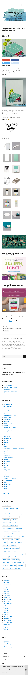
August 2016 (7, 624)
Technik (6, 486)
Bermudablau (19, 511)
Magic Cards (7, 389)
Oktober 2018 (7, 584)
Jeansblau (17, 539)
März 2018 (6, 593)
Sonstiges (6, 476)
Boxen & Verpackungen (10, 415)
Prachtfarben (6, 554)
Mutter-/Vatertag (8, 457)
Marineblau (21, 542)
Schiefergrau (21, 554)
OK (16, 673)
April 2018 (6, 591)
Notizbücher (7, 461)
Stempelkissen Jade (9, 348)
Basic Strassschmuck (8, 511)
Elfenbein (11, 514)
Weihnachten (7, 494)
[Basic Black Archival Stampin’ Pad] (7, 169)
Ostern (5, 467)
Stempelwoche (8, 480)
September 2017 (8, 603)
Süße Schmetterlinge (9, 393)
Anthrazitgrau (6, 505)
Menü (23, 5)
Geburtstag (7, 433)
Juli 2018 (6, 588)
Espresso (16, 516)
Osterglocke (15, 548)
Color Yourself (7, 417)
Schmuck (6, 473)
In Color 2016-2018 (8, 539)
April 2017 (6, 612)
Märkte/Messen (8, 450)
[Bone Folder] (16, 146)
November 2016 (8, 618)
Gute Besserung (8, 438)
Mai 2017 (6, 610)
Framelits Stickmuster (9, 528)
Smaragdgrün (15, 559)
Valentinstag (7, 492)
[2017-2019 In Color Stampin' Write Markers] (16, 203)
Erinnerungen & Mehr (10, 427)
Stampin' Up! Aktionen (10, 478)
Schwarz (5, 556)
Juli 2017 (6, 607)
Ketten (5, 446)
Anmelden (6, 641)
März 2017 (6, 614)
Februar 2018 (7, 595)
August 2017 (7, 605)
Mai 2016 (6, 630)
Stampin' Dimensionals (18, 562)
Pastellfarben (6, 551)
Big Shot (5, 514)
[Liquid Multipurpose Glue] (7, 226)
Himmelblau (11, 534)
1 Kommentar (18, 348)
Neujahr (6, 459)
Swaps (5, 482)
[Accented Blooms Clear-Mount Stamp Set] (7, 181)
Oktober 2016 (7, 620)
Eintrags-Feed (7, 643)
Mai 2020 (6, 580)
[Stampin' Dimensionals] (7, 215)
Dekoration (7, 421)
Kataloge (4, 653)
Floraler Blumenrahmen (10, 391)
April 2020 (6, 582)
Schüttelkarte (7, 474)
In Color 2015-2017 (19, 536)
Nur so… (6, 463)
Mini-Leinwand (8, 452)
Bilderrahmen (7, 413)
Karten (9, 337)
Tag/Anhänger (7, 484)
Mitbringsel (7, 455)
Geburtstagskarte (15, 531)
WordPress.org (8, 646)
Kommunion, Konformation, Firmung (14, 448)
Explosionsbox (8, 429)
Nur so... (13, 337)
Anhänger (6, 408)
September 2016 (8, 622)
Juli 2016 (6, 626)
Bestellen (4, 660)
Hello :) (5, 36)
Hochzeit (6, 440)
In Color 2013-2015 (8, 536)
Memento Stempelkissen (9, 545)
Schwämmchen (13, 556)
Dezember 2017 (8, 599)
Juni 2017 (6, 609)
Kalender (6, 442)
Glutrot (5, 534)
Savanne (14, 554)
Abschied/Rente (8, 406)
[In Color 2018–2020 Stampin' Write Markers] (7, 192)
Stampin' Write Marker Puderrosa (13, 345)
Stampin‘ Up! (5, 656)
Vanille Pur (6, 565)
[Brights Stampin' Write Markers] (7, 203)
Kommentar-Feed (8, 645)
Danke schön (7, 419)
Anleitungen (7, 410)
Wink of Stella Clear (15, 568)
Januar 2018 (7, 597)
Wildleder (5, 568)
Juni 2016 (6, 628)
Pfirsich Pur (15, 551)
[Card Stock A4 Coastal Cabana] (16, 158)
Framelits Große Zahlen (9, 522)
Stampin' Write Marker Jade (14, 342)
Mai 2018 (6, 589)
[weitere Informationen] (21, 63)
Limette (5, 542)
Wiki (3, 663)
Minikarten (7, 453)
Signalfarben (6, 559)
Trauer (5, 488)
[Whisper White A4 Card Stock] (7, 158)
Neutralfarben (7, 548)
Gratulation (7, 436)
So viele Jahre (6, 562)
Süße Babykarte (8, 385)
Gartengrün (19, 528)
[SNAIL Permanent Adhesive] (16, 215)
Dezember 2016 (8, 616)
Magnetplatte (12, 542)
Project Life (7, 469)
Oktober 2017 (7, 601)
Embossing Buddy (8, 516)
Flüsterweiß (19, 338)
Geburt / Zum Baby (8, 431)
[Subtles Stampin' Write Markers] (16, 192)
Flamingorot (6, 519)
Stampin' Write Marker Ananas (9, 339)
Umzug (5, 490)
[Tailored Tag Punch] (16, 181)
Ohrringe (6, 465)
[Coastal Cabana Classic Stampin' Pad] (16, 169)
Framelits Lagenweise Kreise (10, 525)
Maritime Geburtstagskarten (11, 387)
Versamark (13, 565)
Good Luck (6, 434)
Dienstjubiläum (8, 423)
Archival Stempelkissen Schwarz (9, 338)
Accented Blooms (20, 337)
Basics (5, 412)
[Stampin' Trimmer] (7, 146)
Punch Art (6, 471)
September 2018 (8, 586)
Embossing (19, 514)
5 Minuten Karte (8, 404)
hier (10, 320)
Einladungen (7, 425)
